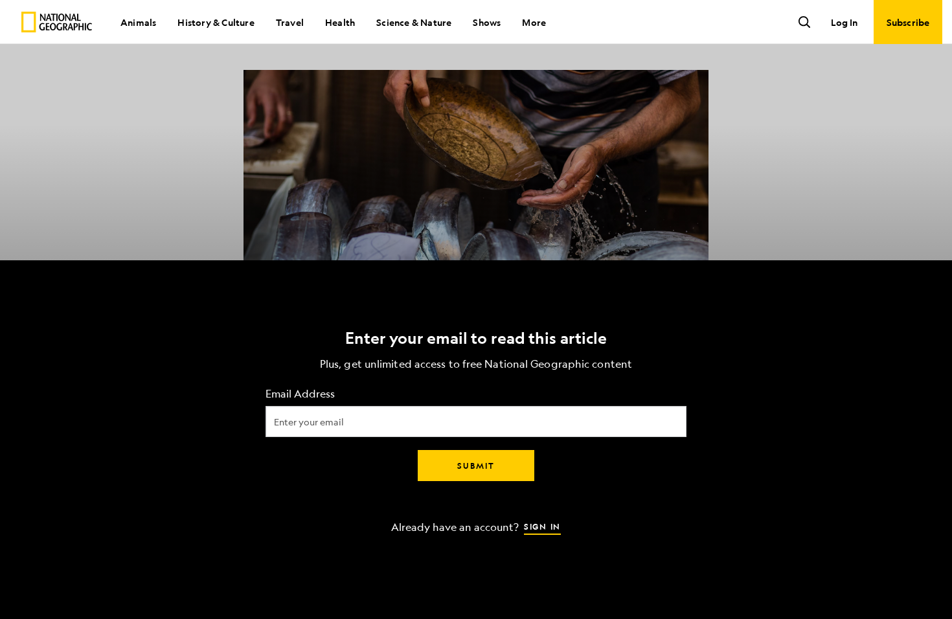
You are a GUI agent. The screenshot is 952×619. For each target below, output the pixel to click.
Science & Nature (413, 22)
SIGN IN (542, 526)
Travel (290, 22)
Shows (487, 22)
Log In (844, 22)
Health (340, 22)
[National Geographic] (56, 22)
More (534, 22)
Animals (138, 22)
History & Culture (215, 22)
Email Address (300, 394)
